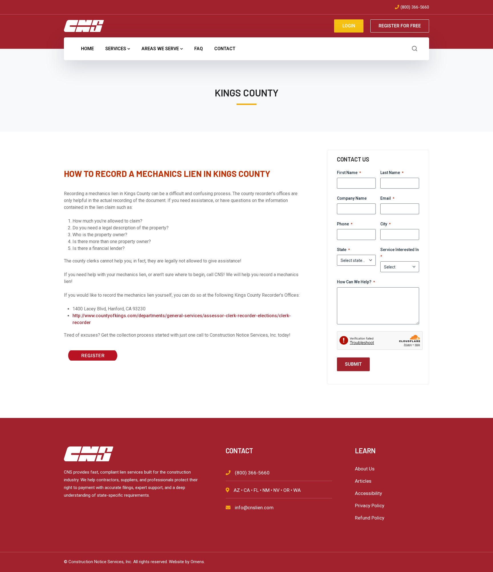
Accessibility (368, 493)
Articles (363, 481)
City (385, 224)
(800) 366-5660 (415, 7)
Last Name (391, 172)
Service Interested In (399, 252)
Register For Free (400, 26)
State (343, 249)
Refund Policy (369, 518)
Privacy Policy (369, 505)
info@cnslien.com (254, 507)
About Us (365, 469)
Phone (344, 224)
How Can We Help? (356, 282)
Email (387, 198)
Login (348, 26)
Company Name (352, 198)
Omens (197, 561)
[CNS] (84, 25)
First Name (349, 172)
